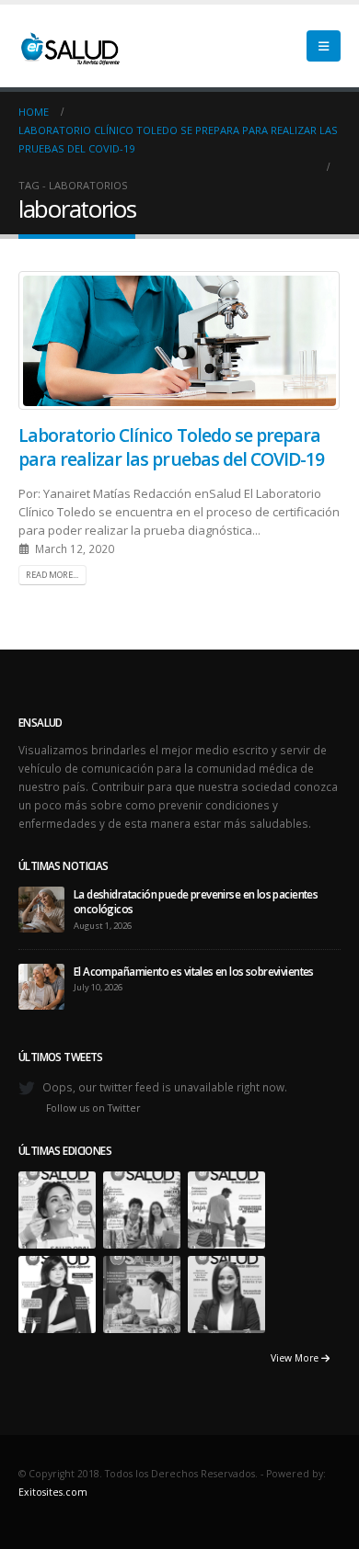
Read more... (52, 575)
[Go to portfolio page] (57, 1208)
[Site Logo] (69, 46)
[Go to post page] (41, 907)
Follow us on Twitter (93, 1108)
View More (296, 1357)
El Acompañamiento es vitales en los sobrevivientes (194, 971)
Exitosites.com (52, 1492)
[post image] (179, 340)
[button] (324, 46)
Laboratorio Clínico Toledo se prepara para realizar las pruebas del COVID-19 (171, 446)
